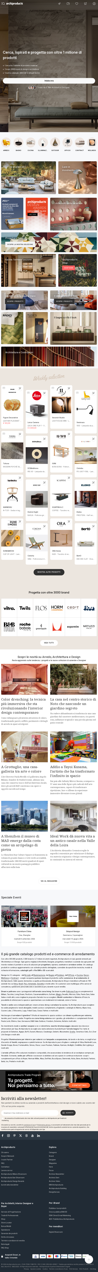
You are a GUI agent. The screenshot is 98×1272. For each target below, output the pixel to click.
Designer (52, 1160)
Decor (86, 975)
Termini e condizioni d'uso (58, 1269)
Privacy (26, 1269)
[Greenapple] (41, 626)
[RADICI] (12, 328)
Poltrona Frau (72, 991)
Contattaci (5, 1167)
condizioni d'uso (29, 1125)
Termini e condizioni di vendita (13, 1241)
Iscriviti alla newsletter (9, 1185)
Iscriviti (70, 1113)
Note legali (5, 1244)
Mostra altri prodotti (49, 572)
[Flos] (41, 608)
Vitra (16, 984)
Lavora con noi (6, 1170)
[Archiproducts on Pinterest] (15, 1135)
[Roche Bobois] (25, 626)
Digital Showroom (56, 1232)
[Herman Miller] (57, 626)
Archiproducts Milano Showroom (14, 1174)
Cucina (80, 975)
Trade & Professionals (9, 1215)
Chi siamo (5, 1152)
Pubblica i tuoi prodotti (57, 1208)
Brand (51, 1156)
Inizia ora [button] (49, 81)
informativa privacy (43, 1125)
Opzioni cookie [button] (35, 1269)
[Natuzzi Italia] (89, 626)
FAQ (2, 1163)
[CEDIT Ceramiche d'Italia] (73, 608)
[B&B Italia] (9, 626)
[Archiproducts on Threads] (27, 1135)
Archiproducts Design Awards (12, 1181)
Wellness (5, 978)
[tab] (9, 1147)
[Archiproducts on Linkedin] (38, 1135)
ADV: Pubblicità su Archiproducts (61, 1219)
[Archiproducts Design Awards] (37, 214)
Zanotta (40, 984)
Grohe (72, 1032)
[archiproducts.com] (14, 3)
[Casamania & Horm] (57, 608)
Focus (51, 1170)
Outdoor (60, 975)
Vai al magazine (49, 881)
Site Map (93, 1269)
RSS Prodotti (83, 1269)
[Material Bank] (12, 214)
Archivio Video (54, 1181)
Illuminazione (39, 975)
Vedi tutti (49, 643)
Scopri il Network (7, 1156)
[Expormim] (73, 626)
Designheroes (54, 1192)
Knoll (21, 984)
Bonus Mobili (6, 1226)
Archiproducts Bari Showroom (12, 1178)
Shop (3, 1219)
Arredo (28, 975)
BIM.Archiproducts (56, 1185)
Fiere (51, 1167)
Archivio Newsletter (56, 1174)
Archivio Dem (54, 1178)
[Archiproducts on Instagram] (9, 1135)
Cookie (45, 1269)
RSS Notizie (73, 1269)
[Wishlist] (76, 3)
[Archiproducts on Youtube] (33, 1135)
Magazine (53, 1163)
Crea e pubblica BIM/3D (58, 1212)
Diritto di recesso (7, 1237)
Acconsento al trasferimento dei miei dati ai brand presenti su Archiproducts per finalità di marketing (34, 1119)
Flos (25, 984)
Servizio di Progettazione (11, 1212)
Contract (15, 978)
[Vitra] (9, 608)
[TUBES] (37, 328)
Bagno (51, 975)
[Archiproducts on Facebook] (3, 1135)
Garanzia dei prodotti (9, 1233)
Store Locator (6, 1223)
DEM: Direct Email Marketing (60, 1215)
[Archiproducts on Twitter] (21, 1135)
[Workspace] (68, 3)
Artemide (32, 984)
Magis (58, 994)
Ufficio (71, 975)
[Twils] (25, 608)
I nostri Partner (7, 1160)
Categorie (53, 1152)
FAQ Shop (5, 1248)
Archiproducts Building (57, 1188)
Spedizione (5, 1230)
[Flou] (89, 608)
